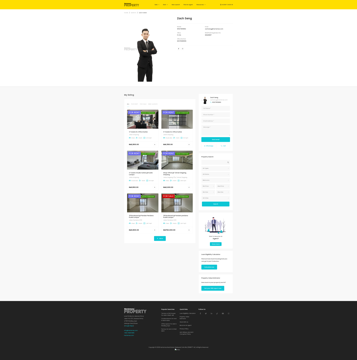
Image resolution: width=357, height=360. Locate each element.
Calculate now (209, 267)
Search (215, 204)
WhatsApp (209, 146)
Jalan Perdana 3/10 (135, 220)
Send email (215, 139)
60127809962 (181, 29)
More (161, 238)
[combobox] (215, 168)
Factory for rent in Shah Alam (169, 330)
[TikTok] (217, 313)
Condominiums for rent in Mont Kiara (169, 319)
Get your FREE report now (212, 288)
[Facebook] (178, 48)
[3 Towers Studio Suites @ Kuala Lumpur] (142, 160)
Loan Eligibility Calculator (188, 313)
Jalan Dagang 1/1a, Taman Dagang (175, 177)
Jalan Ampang (134, 135)
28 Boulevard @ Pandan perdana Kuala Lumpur (175, 216)
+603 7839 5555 (129, 333)
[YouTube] (223, 313)
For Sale (143, 104)
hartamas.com (129, 335)
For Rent (134, 104)
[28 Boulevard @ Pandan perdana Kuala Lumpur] (177, 202)
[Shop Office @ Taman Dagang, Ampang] (177, 160)
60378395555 (181, 41)
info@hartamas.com (131, 330)
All (128, 104)
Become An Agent (186, 325)
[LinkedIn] (211, 313)
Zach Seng (214, 97)
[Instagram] (182, 48)
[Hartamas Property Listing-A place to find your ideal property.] (131, 5)
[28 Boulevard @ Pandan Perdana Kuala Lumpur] (142, 202)
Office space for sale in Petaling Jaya (169, 325)
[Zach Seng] (205, 100)
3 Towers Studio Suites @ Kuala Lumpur (141, 174)
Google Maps (129, 326)
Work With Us (184, 322)
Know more (216, 244)
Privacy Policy (184, 329)
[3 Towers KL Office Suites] (142, 119)
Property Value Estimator (184, 317)
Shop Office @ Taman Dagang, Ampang (174, 174)
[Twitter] (206, 313)
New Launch (153, 104)
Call (224, 146)
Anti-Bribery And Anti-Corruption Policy (187, 333)
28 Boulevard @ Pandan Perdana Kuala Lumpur (141, 216)
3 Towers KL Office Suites (138, 132)
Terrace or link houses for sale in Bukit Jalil (168, 314)
